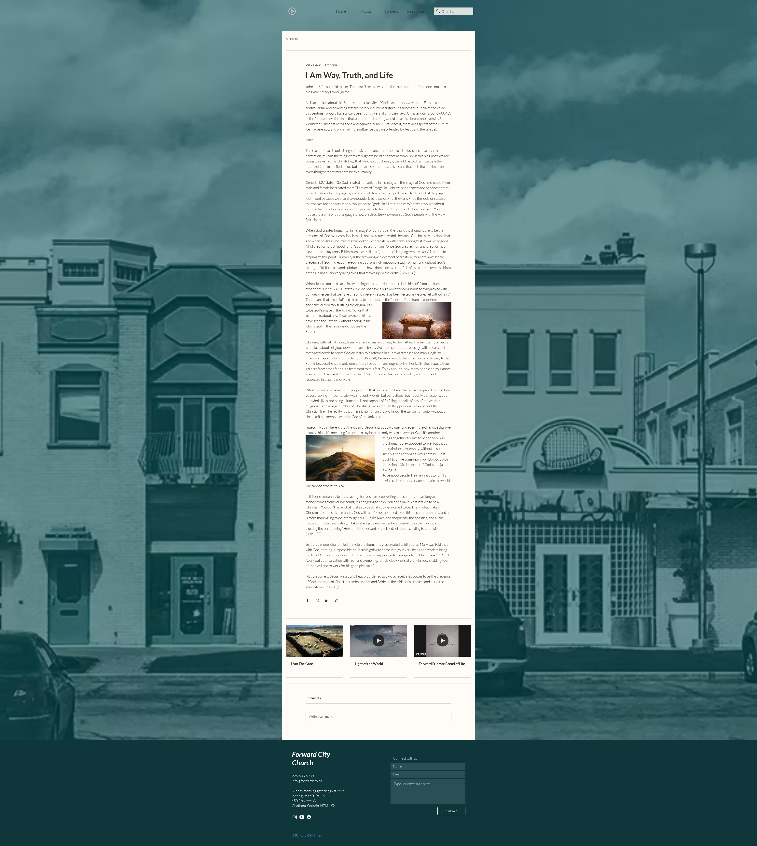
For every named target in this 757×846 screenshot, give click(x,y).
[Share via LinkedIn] (327, 600)
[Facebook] (309, 817)
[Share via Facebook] (307, 600)
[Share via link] (336, 600)
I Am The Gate (302, 663)
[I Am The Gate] (314, 641)
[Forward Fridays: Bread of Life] (442, 641)
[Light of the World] (378, 641)
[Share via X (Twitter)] (317, 600)
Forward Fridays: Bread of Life (442, 663)
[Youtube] (302, 817)
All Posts (292, 39)
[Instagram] (294, 817)
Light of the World (369, 663)
